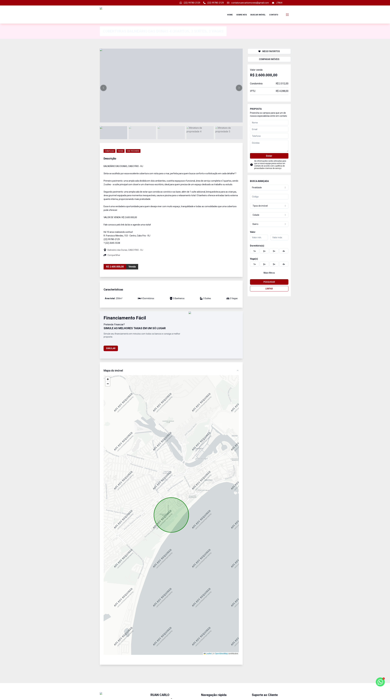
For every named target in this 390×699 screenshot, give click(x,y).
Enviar (269, 156)
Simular (110, 348)
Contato (273, 15)
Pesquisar (269, 282)
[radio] (254, 250)
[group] (269, 250)
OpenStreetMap (221, 653)
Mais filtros (269, 273)
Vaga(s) (254, 259)
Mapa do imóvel (113, 370)
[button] (103, 88)
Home (230, 15)
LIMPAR (269, 288)
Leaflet (209, 653)
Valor (252, 232)
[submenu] (287, 14)
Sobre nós (241, 15)
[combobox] (269, 187)
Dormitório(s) (257, 245)
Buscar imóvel (258, 15)
